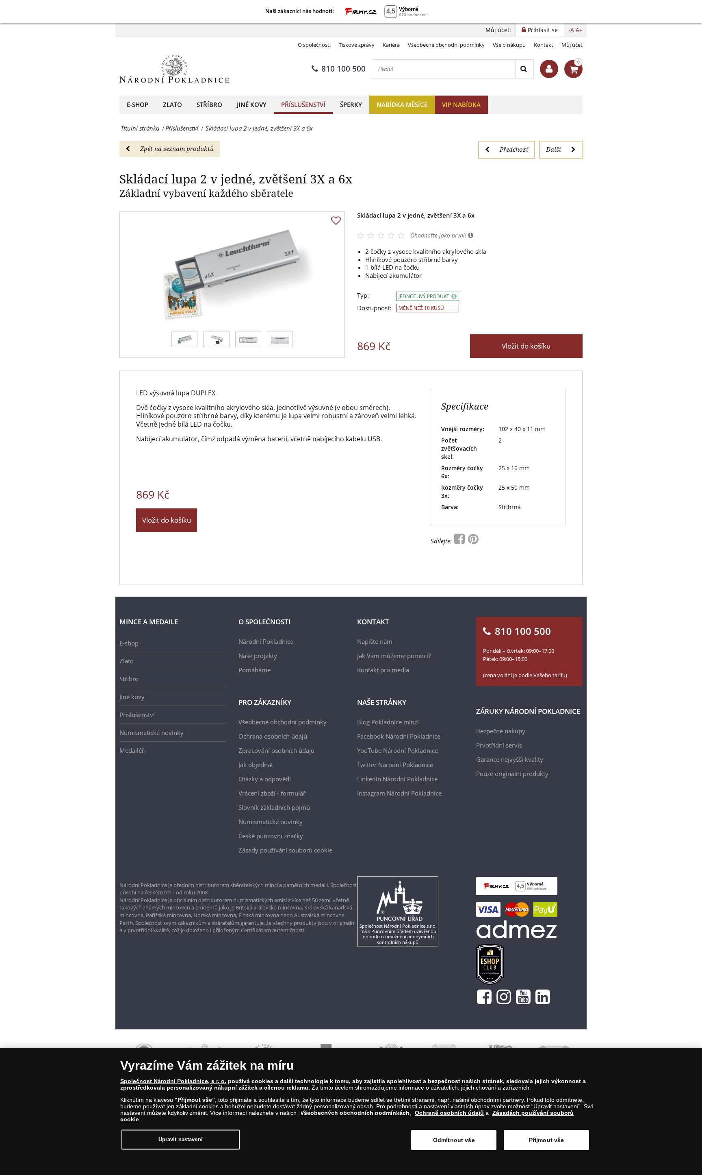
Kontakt (543, 44)
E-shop (137, 104)
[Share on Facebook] (460, 541)
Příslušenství (303, 104)
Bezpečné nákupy (500, 731)
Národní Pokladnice (265, 641)
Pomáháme (254, 670)
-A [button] (571, 30)
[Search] (524, 69)
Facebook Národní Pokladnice (398, 736)
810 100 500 (343, 68)
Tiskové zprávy (357, 44)
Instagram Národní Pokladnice (399, 793)
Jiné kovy (251, 104)
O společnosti (314, 44)
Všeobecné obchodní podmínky (446, 44)
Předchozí (514, 149)
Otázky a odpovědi (264, 779)
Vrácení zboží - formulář (272, 793)
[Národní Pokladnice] (174, 69)
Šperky (351, 104)
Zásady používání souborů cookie (285, 850)
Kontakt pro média (383, 670)
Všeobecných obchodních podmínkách (355, 1113)
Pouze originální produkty (512, 774)
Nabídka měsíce (402, 104)
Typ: (363, 295)
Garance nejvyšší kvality (509, 759)
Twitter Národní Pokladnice (395, 765)
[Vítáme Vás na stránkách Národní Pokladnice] (549, 69)
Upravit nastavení (180, 1139)
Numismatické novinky (151, 732)
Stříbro (209, 104)
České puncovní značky (270, 836)
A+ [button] (579, 30)
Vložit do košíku (526, 346)
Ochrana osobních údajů (272, 736)
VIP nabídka (461, 104)
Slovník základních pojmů (274, 807)
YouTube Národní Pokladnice (397, 750)
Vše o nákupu (509, 44)
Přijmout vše (546, 1140)
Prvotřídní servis (499, 745)
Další (553, 149)
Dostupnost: (374, 308)
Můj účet (572, 44)
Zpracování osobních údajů (276, 750)
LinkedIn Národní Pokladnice (397, 779)
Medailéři (132, 750)
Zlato (172, 104)
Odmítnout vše (454, 1140)
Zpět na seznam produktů (177, 148)
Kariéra (391, 44)
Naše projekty (257, 656)
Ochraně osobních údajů (449, 1113)
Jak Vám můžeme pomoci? (394, 656)
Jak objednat (255, 765)
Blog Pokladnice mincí (388, 722)
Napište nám (374, 641)
